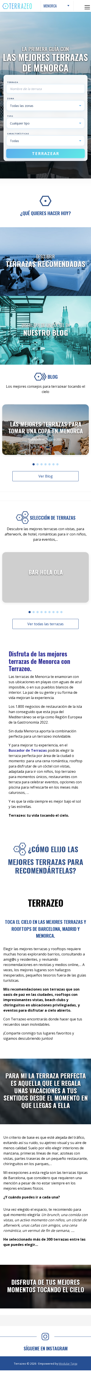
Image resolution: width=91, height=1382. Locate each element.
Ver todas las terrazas (45, 624)
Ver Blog (45, 476)
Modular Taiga (68, 1364)
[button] (33, 464)
